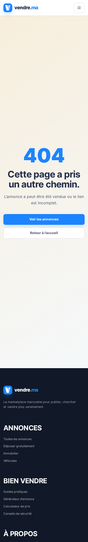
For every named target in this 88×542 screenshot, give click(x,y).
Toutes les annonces (17, 439)
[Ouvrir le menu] (79, 8)
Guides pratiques (15, 491)
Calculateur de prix (16, 506)
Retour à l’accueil (44, 233)
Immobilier (10, 453)
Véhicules (10, 461)
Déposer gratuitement (18, 446)
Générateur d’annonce (18, 499)
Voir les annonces (44, 219)
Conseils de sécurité (17, 513)
